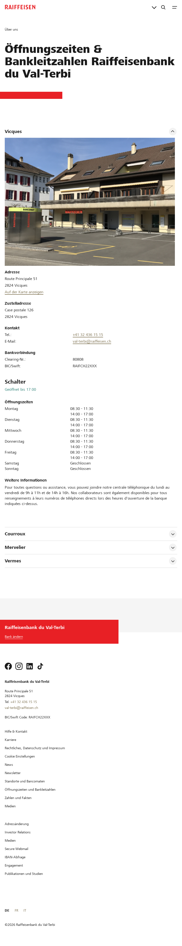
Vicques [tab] (13, 131)
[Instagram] (19, 666)
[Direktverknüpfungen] (154, 7)
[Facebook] (8, 666)
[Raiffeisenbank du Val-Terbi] (20, 7)
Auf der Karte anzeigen (24, 292)
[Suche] (163, 7)
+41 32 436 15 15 (88, 334)
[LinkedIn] (29, 666)
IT (24, 910)
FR (16, 910)
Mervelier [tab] (15, 547)
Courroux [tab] (15, 534)
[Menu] (174, 7)
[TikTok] (40, 666)
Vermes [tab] (13, 561)
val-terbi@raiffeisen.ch (92, 341)
